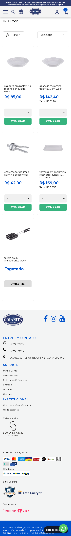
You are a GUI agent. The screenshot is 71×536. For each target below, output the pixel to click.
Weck (15, 21)
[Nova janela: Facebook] (46, 318)
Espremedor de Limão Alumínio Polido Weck (16, 173)
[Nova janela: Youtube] (62, 318)
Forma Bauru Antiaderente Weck (15, 259)
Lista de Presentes (56, 529)
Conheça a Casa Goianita (17, 405)
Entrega (7, 384)
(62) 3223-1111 (19, 344)
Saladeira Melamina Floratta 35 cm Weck (50, 87)
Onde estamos (11, 410)
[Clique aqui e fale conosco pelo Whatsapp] (63, 528)
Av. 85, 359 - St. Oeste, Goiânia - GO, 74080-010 (37, 357)
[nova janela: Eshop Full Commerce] (9, 511)
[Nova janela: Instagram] (53, 318)
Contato (7, 394)
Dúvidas (7, 389)
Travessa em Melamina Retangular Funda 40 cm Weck (52, 174)
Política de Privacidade (15, 380)
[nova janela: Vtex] (23, 511)
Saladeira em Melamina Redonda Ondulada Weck (17, 88)
